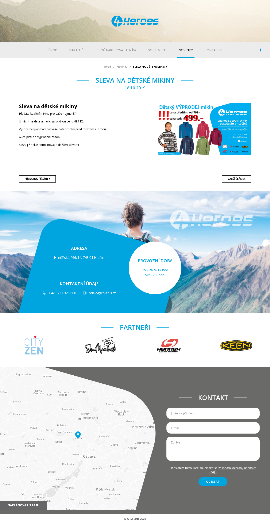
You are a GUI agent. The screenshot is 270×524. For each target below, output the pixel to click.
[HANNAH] (168, 346)
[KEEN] (236, 346)
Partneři (77, 50)
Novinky (186, 50)
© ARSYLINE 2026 (135, 519)
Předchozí (37, 178)
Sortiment (157, 50)
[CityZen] (34, 346)
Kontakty (213, 50)
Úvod (52, 50)
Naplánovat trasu (23, 505)
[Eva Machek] (101, 346)
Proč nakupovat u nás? (116, 50)
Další (236, 178)
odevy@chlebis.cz (102, 293)
